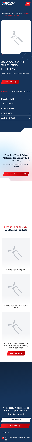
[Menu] (28, 4)
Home (4, 13)
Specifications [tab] (24, 91)
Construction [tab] (15, 91)
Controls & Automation (14, 13)
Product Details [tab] (5, 91)
